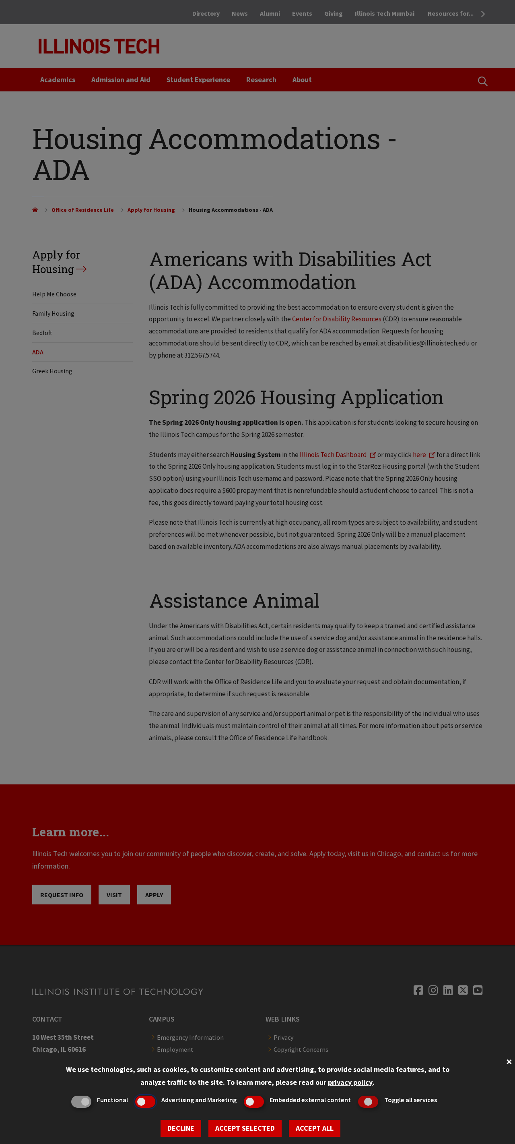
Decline (180, 1128)
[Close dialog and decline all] (509, 1061)
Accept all (315, 1128)
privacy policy (350, 1082)
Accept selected (245, 1128)
